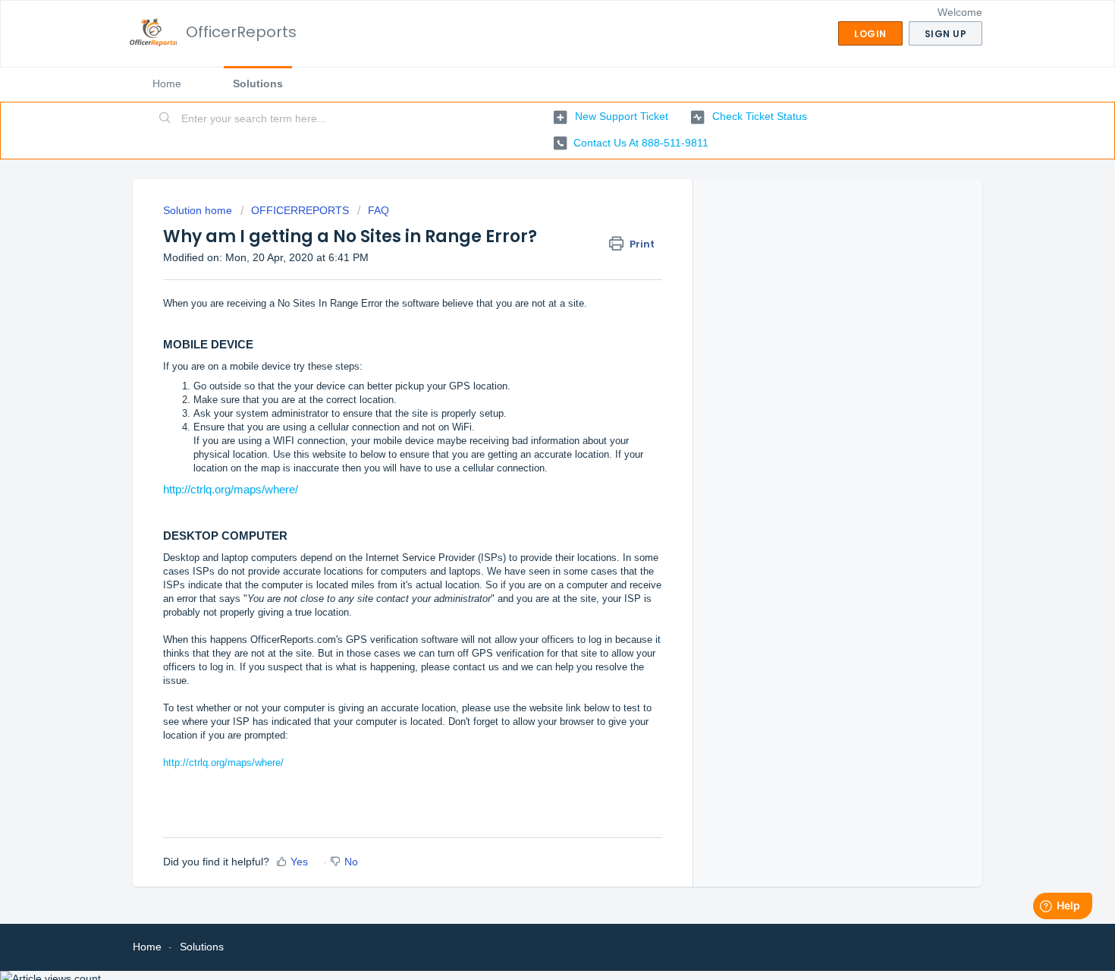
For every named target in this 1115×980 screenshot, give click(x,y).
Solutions (258, 83)
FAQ (378, 210)
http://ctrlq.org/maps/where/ (230, 489)
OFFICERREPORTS (300, 210)
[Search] (165, 119)
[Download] (529, 293)
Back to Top (1046, 950)
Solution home (199, 210)
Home (166, 83)
